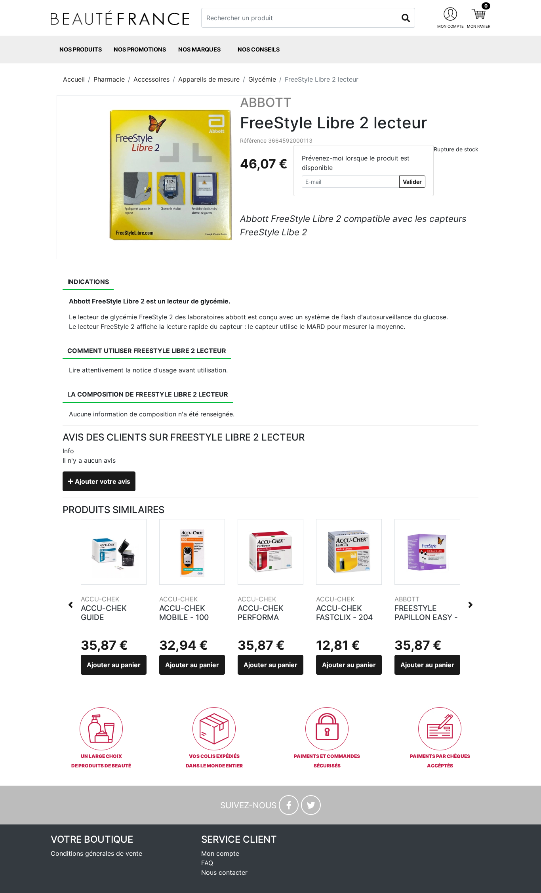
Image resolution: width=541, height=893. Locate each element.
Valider (412, 181)
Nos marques (199, 49)
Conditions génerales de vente (96, 853)
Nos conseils (259, 49)
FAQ (207, 863)
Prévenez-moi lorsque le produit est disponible (356, 163)
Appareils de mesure (209, 79)
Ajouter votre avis (101, 481)
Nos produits (80, 49)
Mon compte (220, 853)
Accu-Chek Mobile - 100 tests (184, 617)
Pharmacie (109, 79)
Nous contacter (224, 872)
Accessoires (151, 79)
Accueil (74, 79)
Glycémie (262, 79)
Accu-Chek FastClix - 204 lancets (344, 617)
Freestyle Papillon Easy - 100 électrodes (426, 617)
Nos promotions (140, 49)
